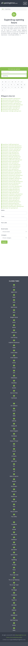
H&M (14, 415)
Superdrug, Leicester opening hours (11, 164)
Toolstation (14, 595)
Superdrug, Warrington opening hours (11, 205)
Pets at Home (14, 511)
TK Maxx (14, 564)
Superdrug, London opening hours (11, 167)
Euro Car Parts (14, 393)
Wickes (14, 625)
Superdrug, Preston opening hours (11, 187)
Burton (14, 327)
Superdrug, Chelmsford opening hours (12, 146)
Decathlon (14, 383)
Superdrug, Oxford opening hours (10, 180)
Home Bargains (14, 431)
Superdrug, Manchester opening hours (12, 172)
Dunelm (14, 388)
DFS (14, 372)
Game (14, 410)
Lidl (14, 471)
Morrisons (14, 491)
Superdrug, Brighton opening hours (11, 108)
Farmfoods (14, 398)
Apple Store (14, 292)
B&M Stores (14, 307)
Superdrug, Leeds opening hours (10, 163)
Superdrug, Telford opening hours (10, 200)
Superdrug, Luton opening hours (10, 169)
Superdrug (14, 559)
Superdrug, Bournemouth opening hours (12, 104)
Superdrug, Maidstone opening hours (11, 170)
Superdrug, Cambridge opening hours (11, 111)
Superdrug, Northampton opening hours (12, 175)
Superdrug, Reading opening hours (11, 189)
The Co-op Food (14, 574)
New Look (14, 501)
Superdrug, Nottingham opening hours (12, 178)
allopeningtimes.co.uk (20, 635)
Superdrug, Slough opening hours (10, 192)
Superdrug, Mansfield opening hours (11, 174)
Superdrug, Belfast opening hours (10, 100)
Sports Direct (14, 554)
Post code (4, 222)
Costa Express (14, 357)
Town (2, 216)
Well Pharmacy (14, 620)
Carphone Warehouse (14, 342)
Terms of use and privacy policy (14, 637)
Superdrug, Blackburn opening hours (11, 103)
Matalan (14, 481)
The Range (14, 590)
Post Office (14, 516)
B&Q (14, 312)
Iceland (14, 451)
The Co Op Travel (14, 585)
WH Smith (14, 605)
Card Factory (14, 337)
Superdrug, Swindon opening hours (11, 198)
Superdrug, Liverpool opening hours (11, 166)
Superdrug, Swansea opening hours (11, 197)
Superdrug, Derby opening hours (10, 152)
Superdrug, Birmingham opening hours (12, 101)
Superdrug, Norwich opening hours (11, 177)
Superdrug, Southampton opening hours (12, 194)
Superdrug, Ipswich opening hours (10, 161)
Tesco (14, 569)
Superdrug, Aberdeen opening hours (11, 98)
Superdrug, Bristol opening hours (10, 109)
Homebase (14, 436)
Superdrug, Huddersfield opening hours (12, 160)
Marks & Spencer (14, 476)
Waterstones (14, 615)
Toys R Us (14, 600)
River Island (14, 534)
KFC (14, 466)
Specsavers (14, 549)
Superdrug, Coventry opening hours (11, 150)
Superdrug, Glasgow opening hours (11, 158)
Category (3, 235)
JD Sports (14, 456)
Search (4, 242)
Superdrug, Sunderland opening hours (11, 195)
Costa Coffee (14, 352)
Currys (14, 367)
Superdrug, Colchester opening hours (11, 149)
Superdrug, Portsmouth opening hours (12, 186)
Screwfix (14, 544)
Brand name (4, 229)
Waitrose (14, 610)
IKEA (14, 446)
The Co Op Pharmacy (14, 580)
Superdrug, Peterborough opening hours (12, 181)
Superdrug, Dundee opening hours (11, 155)
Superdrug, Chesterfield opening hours (12, 147)
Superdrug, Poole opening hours (10, 184)
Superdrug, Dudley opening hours (10, 153)
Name (3, 210)
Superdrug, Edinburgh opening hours (11, 156)
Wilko (14, 630)
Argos (14, 297)
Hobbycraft (14, 426)
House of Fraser (14, 441)
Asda (14, 302)
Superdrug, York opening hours (10, 208)
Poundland (14, 524)
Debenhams (14, 377)
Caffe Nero (14, 332)
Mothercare (14, 496)
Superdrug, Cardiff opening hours (10, 144)
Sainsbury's (14, 539)
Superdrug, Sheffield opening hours (11, 191)
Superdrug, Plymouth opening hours (11, 183)
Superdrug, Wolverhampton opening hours (13, 206)
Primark (14, 529)
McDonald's (14, 486)
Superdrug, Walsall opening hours (10, 203)
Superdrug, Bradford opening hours (11, 106)
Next (14, 506)
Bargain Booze (14, 317)
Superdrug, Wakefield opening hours (11, 201)
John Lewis (14, 461)
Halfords (14, 421)
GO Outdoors (14, 405)
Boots (14, 322)
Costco (14, 362)
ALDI (14, 287)
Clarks (14, 347)
